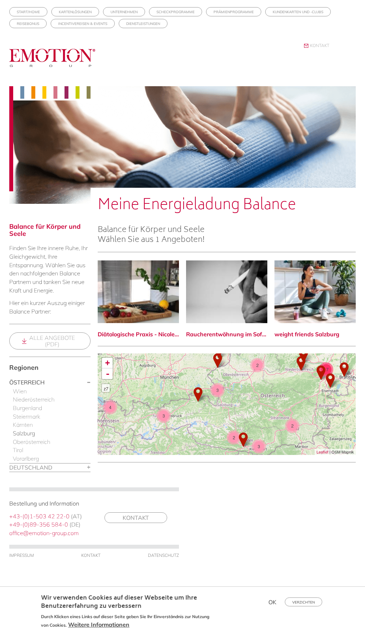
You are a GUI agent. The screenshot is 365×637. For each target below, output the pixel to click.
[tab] (50, 382)
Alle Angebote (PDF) (52, 341)
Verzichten (303, 602)
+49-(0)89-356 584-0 (38, 524)
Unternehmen (124, 12)
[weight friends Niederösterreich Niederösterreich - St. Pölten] (301, 363)
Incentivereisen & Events (82, 23)
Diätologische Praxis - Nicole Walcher (138, 334)
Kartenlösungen (75, 12)
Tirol (18, 450)
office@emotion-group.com (44, 533)
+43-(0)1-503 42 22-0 (39, 516)
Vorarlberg (26, 458)
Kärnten (23, 424)
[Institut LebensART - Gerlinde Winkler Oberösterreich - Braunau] (217, 360)
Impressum (21, 555)
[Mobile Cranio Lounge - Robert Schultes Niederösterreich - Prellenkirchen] (344, 369)
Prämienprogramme (234, 12)
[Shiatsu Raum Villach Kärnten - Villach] (243, 440)
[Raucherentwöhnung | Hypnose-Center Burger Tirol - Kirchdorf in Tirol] (198, 394)
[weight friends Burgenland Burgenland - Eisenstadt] (330, 380)
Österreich (27, 382)
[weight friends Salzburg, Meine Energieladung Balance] (315, 291)
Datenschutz (163, 555)
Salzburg (24, 433)
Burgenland (27, 407)
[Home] (55, 64)
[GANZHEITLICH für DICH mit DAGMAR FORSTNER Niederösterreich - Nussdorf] (303, 355)
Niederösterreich (34, 399)
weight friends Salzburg (306, 334)
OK (272, 602)
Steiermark (26, 416)
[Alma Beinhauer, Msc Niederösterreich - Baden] (321, 373)
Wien (20, 391)
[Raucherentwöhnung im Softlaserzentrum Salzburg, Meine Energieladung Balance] (226, 291)
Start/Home (28, 12)
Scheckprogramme (175, 12)
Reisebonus (28, 23)
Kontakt (319, 45)
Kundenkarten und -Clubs (298, 12)
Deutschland (30, 467)
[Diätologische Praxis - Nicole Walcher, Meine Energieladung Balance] (138, 291)
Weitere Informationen (98, 624)
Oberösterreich (31, 441)
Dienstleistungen (143, 23)
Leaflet (322, 452)
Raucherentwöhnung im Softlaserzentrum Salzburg (226, 334)
